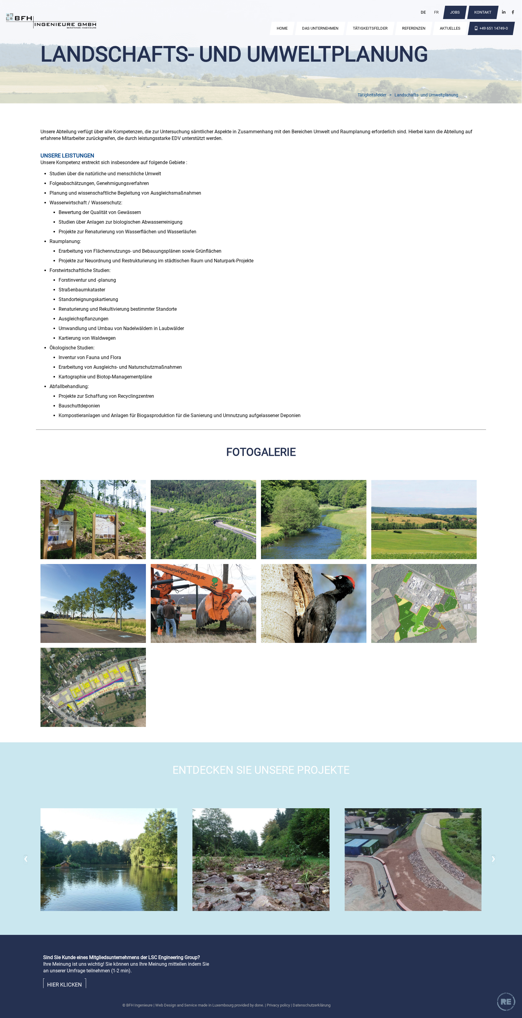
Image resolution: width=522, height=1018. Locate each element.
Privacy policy (278, 1005)
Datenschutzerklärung (311, 1005)
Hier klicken (64, 984)
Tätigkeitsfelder (372, 94)
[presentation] (26, 860)
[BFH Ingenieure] (51, 22)
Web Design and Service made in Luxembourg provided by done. (209, 1005)
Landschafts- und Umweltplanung (426, 94)
